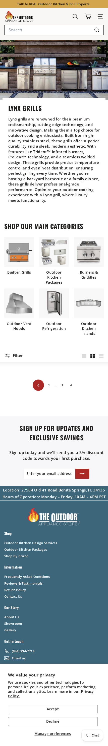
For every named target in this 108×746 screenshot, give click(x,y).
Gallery (10, 630)
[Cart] (88, 16)
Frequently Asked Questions (27, 576)
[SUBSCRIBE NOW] (82, 474)
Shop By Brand (16, 556)
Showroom (13, 623)
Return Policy (15, 590)
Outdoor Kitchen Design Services (30, 543)
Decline (52, 721)
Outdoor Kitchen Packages (25, 549)
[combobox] (54, 30)
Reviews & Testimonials (23, 583)
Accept (53, 709)
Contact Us (13, 596)
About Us (11, 617)
